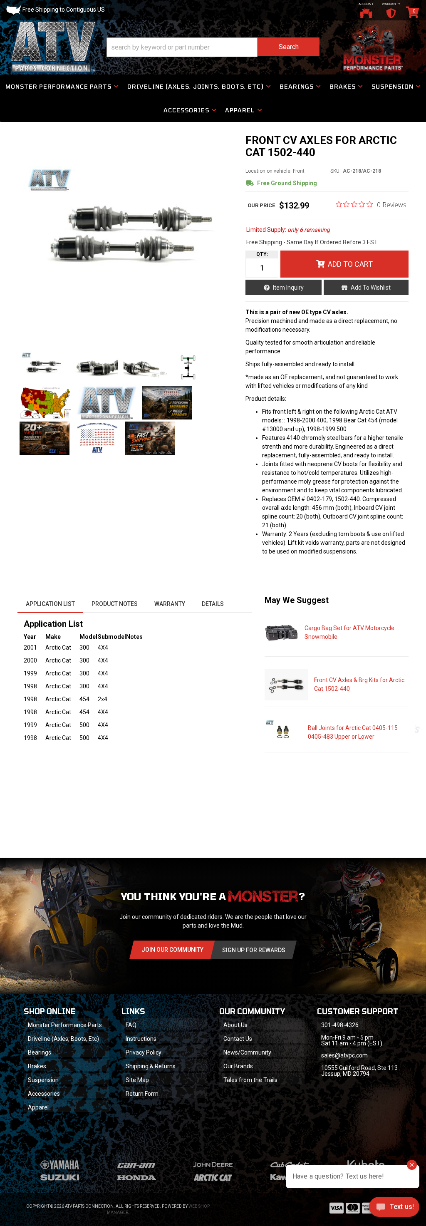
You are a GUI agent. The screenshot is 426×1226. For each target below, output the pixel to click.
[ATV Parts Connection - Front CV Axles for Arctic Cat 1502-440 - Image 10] (150, 438)
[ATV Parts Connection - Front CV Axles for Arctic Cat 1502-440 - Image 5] (45, 402)
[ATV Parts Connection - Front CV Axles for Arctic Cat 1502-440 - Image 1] (43, 367)
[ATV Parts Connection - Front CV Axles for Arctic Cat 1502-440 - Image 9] (97, 438)
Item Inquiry (288, 287)
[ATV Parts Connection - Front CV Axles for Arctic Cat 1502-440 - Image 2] (95, 367)
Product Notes (115, 604)
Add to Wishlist (371, 287)
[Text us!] (394, 1209)
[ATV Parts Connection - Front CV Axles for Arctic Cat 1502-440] (126, 238)
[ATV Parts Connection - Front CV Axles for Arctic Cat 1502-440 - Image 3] (147, 367)
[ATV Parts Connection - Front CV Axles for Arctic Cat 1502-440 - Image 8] (44, 438)
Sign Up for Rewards (253, 950)
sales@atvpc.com (344, 1055)
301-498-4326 (340, 1025)
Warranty (169, 604)
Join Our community (172, 949)
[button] (213, 47)
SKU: (335, 171)
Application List (50, 604)
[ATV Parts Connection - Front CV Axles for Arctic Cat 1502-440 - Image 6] (107, 402)
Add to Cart (350, 264)
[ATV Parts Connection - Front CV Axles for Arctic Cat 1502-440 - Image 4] (188, 367)
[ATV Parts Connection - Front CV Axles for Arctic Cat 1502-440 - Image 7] (167, 402)
